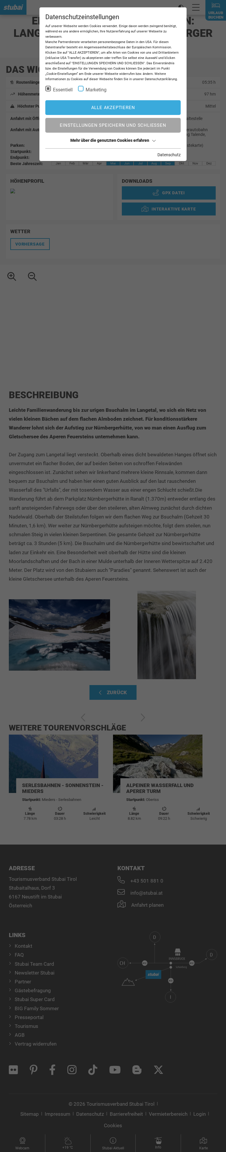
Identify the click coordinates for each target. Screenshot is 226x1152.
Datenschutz (169, 154)
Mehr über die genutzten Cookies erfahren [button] (109, 140)
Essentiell (63, 90)
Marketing (96, 90)
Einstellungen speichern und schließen (113, 125)
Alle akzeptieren (113, 107)
